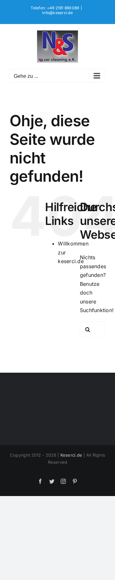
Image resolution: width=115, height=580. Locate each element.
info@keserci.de (57, 12)
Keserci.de (71, 455)
